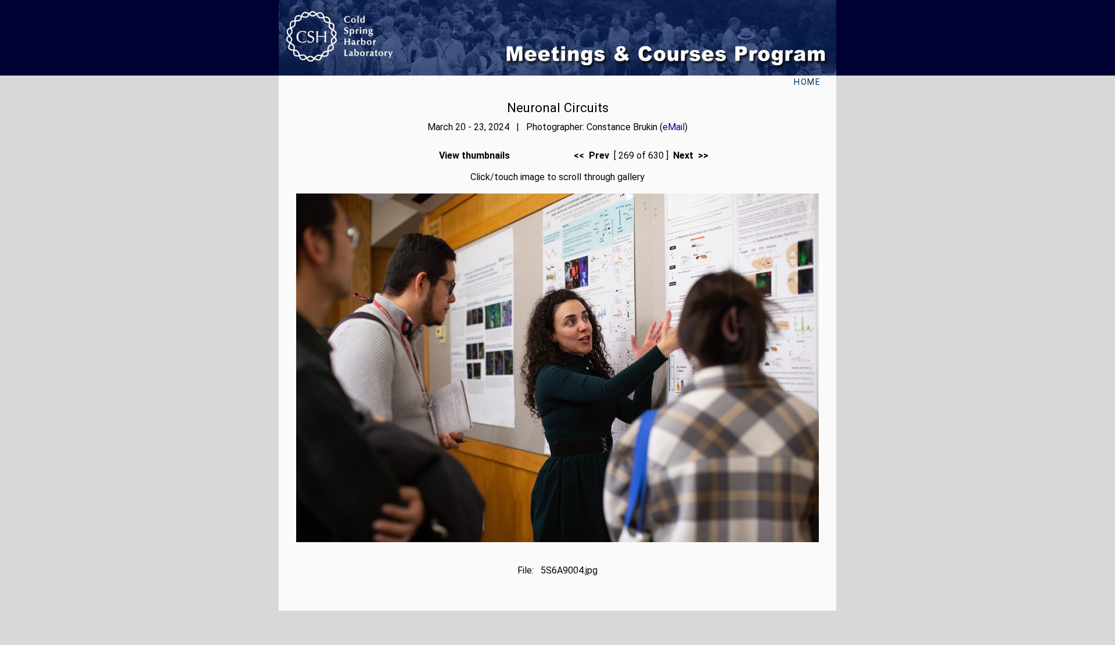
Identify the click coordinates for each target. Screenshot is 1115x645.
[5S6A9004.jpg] (557, 538)
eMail (674, 126)
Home (807, 82)
